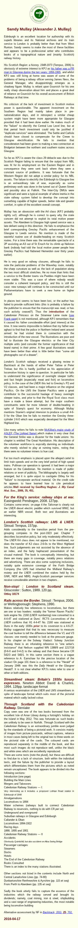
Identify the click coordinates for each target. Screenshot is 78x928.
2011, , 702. (58, 912)
